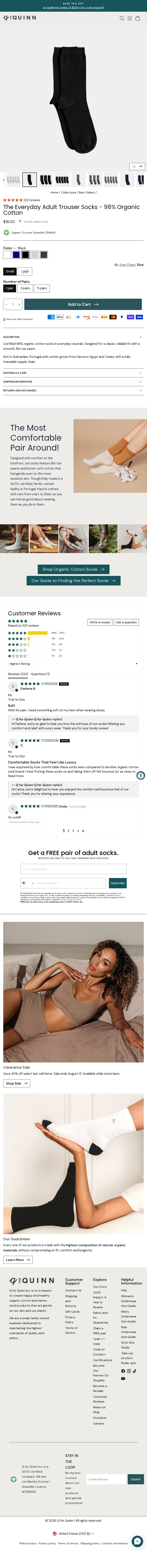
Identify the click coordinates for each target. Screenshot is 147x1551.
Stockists (99, 1418)
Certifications (101, 1360)
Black (25, 255)
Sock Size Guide (127, 1345)
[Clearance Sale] (73, 992)
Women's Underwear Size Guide (128, 1301)
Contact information (115, 1543)
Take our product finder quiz (128, 1358)
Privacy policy (47, 1543)
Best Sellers (87, 192)
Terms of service (68, 1543)
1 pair (9, 288)
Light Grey (34, 255)
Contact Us (73, 1291)
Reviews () (18, 674)
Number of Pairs (16, 281)
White (7, 255)
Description (11, 337)
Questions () (40, 674)
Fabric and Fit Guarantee (100, 1318)
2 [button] (68, 831)
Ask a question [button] (126, 622)
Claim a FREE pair (99, 1330)
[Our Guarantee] (73, 1164)
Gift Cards (72, 1312)
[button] (13, 200)
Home (54, 192)
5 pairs (42, 288)
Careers (98, 1423)
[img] (30, 684)
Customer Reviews (100, 1399)
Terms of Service (71, 1330)
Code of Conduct (99, 1352)
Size (131, 264)
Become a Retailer (100, 1388)
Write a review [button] (100, 622)
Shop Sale (14, 1083)
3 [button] (73, 831)
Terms (78, 899)
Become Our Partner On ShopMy (101, 1373)
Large (25, 271)
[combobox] (27, 883)
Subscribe (118, 883)
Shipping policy (90, 1543)
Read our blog (99, 1409)
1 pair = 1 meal (98, 1341)
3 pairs (25, 288)
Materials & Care (15, 373)
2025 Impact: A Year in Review (99, 1299)
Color (14, 248)
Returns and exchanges (19, 390)
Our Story (100, 1287)
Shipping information (17, 381)
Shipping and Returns (71, 1301)
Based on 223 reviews (23, 626)
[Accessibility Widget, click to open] (140, 775)
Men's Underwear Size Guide (128, 1316)
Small (10, 271)
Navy (16, 255)
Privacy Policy (67, 899)
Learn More (15, 1260)
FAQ (124, 1291)
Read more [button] (16, 776)
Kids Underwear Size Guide (128, 1332)
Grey (44, 255)
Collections (68, 192)
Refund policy (28, 1543)
